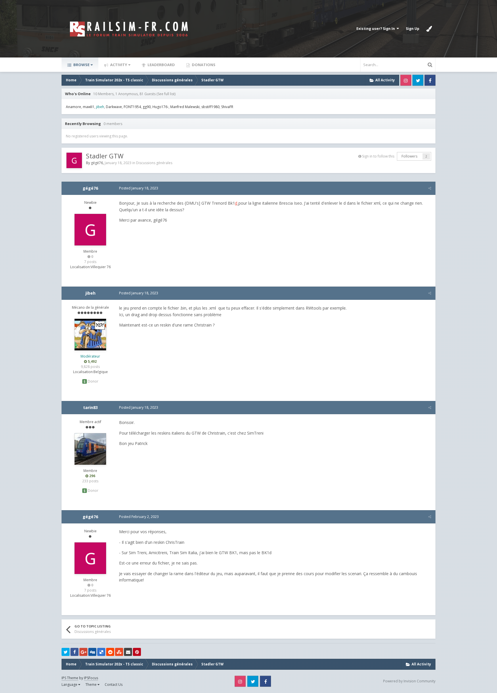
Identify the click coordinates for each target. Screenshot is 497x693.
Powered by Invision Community (409, 681)
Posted (138, 188)
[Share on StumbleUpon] (119, 652)
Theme (91, 684)
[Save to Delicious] (101, 652)
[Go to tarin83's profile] (90, 449)
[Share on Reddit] (110, 652)
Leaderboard (161, 64)
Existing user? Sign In (376, 28)
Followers (409, 156)
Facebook (430, 80)
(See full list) (165, 93)
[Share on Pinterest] (137, 652)
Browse (80, 64)
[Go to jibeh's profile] (90, 334)
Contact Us (114, 684)
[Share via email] (128, 652)
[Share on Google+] (83, 652)
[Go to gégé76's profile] (74, 160)
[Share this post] (429, 188)
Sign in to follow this (378, 156)
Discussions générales (154, 162)
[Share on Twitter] (66, 652)
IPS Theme (70, 677)
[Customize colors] (429, 29)
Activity (118, 64)
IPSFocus (91, 677)
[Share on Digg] (92, 652)
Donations (203, 64)
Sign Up (412, 28)
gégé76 (97, 162)
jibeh (90, 293)
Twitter (417, 80)
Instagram (405, 80)
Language (70, 684)
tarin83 (90, 407)
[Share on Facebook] (74, 652)
